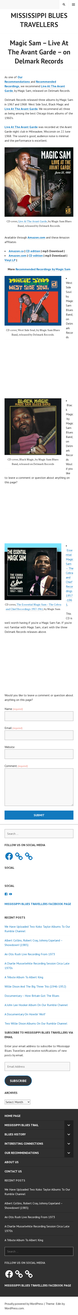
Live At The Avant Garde (21, 109)
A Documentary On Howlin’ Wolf (25, 1014)
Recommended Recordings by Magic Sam (43, 269)
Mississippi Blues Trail (22, 1125)
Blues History (15, 1134)
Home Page (12, 1116)
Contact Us (13, 1171)
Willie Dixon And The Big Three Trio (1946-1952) (35, 986)
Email (14, 728)
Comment (16, 766)
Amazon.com (17, 255)
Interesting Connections (24, 1143)
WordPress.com (14, 1308)
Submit (39, 815)
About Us (12, 1162)
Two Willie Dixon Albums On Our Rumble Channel (36, 1023)
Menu (73, 4)
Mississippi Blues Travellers (39, 20)
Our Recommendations (22, 1153)
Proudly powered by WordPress (24, 1304)
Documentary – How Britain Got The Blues (32, 996)
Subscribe (18, 1081)
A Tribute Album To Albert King (24, 977)
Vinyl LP (10, 260)
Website (10, 747)
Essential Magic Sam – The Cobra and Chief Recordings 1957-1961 (69, 577)
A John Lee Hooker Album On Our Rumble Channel (36, 1005)
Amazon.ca (16, 251)
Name (14, 709)
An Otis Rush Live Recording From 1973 (30, 954)
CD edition (33, 251)
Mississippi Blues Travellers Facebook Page (38, 904)
